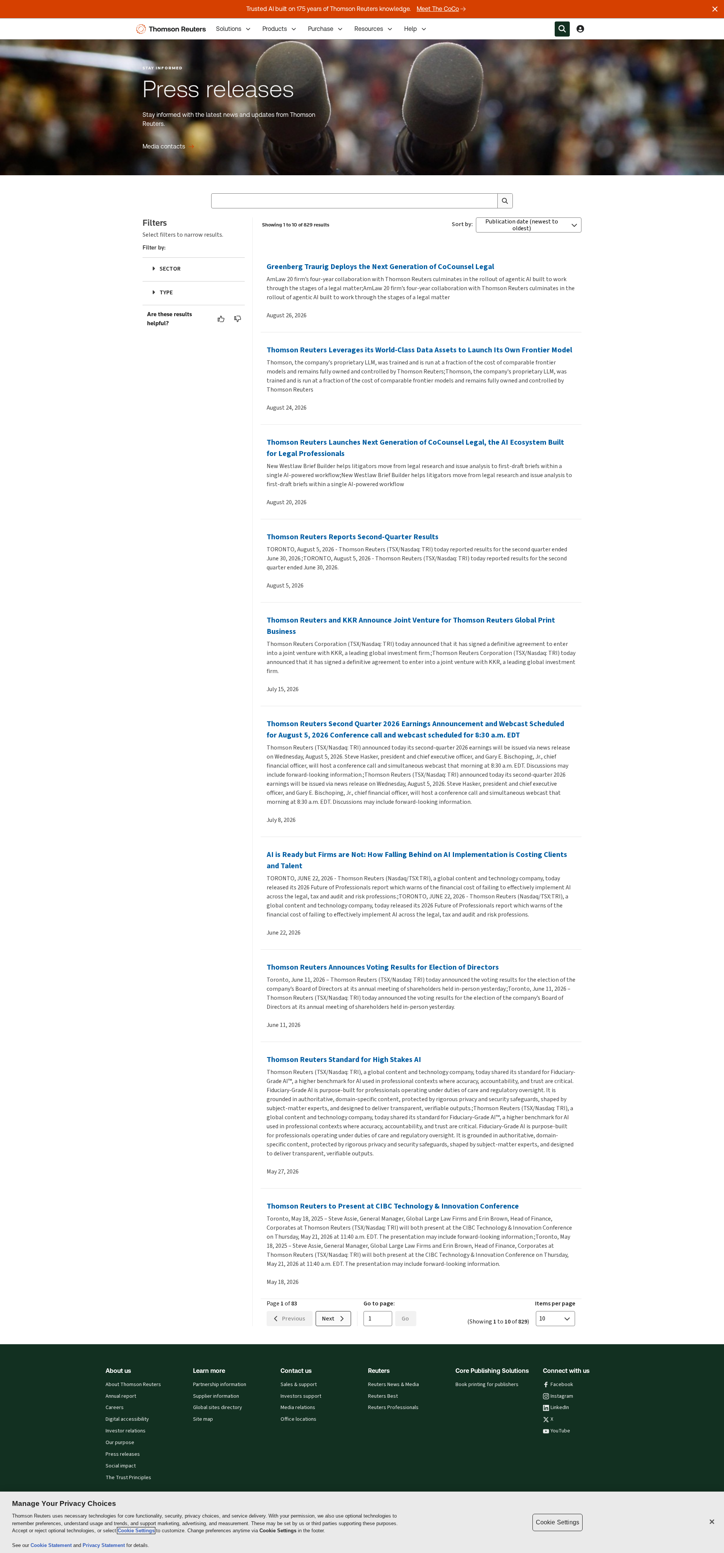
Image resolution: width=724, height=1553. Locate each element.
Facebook (562, 1384)
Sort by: (462, 224)
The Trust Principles (128, 1477)
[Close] (712, 1521)
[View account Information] (580, 29)
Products (274, 28)
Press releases (123, 1454)
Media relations (298, 1407)
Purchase (320, 28)
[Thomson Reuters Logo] (172, 29)
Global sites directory (217, 1407)
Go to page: (379, 1303)
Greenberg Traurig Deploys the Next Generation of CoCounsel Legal (380, 267)
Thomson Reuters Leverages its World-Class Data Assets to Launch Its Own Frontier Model (419, 350)
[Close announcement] (714, 9)
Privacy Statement (104, 1545)
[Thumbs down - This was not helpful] (238, 319)
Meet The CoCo (438, 8)
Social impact (121, 1466)
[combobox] (362, 200)
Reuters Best (383, 1396)
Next (328, 1318)
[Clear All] (490, 201)
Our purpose (120, 1442)
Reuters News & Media (393, 1384)
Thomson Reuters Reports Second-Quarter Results (353, 537)
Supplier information (216, 1396)
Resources (368, 28)
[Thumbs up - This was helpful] (221, 319)
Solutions (228, 28)
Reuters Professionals (393, 1407)
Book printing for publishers (487, 1384)
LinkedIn (560, 1407)
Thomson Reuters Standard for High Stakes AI (344, 1059)
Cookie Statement (52, 1545)
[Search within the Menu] (562, 29)
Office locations (298, 1419)
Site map (203, 1419)
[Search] (504, 201)
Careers (115, 1407)
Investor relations (126, 1431)
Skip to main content (34, 24)
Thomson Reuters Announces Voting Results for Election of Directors (383, 967)
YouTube (560, 1431)
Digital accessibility (127, 1419)
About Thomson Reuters (133, 1384)
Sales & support (299, 1384)
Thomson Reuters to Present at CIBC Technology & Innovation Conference (393, 1206)
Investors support (301, 1396)
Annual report (121, 1396)
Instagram (562, 1396)
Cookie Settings (136, 1530)
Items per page (555, 1303)
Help (410, 28)
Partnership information (219, 1384)
